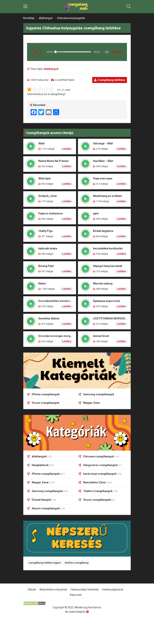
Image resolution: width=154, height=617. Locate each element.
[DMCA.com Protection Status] (77, 603)
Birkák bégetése (103, 230)
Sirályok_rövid (47, 195)
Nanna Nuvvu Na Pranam (53, 160)
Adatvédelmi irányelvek (53, 589)
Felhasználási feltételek (85, 589)
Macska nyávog (102, 283)
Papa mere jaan (102, 178)
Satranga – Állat (103, 143)
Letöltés (66, 149)
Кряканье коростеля (106, 300)
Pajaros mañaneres (50, 213)
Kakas (42, 283)
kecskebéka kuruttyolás (108, 248)
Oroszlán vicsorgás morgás (55, 335)
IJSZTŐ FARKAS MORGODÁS (110, 318)
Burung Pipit (46, 265)
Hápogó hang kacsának (107, 265)
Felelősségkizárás (112, 589)
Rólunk (32, 589)
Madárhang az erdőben (107, 195)
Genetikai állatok (48, 318)
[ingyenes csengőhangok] (77, 6)
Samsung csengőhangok (98, 394)
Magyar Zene (91, 402)
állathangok (46, 18)
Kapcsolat (76, 594)
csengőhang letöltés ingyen (44, 562)
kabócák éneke (47, 248)
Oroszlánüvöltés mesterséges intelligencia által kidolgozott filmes (55, 300)
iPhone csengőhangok (46, 394)
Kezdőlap (28, 18)
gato (96, 213)
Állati (41, 143)
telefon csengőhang (76, 562)
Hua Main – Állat (103, 160)
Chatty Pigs (45, 230)
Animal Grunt (101, 335)
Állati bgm (44, 178)
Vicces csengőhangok (45, 402)
